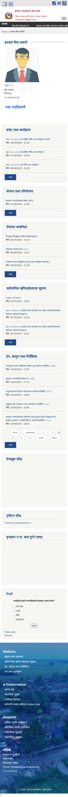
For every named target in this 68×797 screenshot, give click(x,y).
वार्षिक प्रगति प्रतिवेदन (16, 722)
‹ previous (30, 432)
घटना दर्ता (9, 689)
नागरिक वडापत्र (12, 699)
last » (55, 438)
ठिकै (17, 615)
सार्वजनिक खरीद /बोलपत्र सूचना (20, 661)
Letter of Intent (13, 297)
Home (5, 31)
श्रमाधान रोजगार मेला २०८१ (17, 249)
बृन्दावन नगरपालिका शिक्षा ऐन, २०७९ (20, 378)
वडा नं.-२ (9, 85)
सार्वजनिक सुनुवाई (13, 732)
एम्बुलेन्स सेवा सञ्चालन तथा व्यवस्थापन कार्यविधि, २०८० (28, 404)
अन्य (10, 177)
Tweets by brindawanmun (17, 522)
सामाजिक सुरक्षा (12, 694)
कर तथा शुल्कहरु (13, 671)
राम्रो (18, 611)
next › (41, 438)
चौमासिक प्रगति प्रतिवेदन (17, 727)
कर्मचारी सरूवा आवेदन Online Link (22, 704)
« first (14, 432)
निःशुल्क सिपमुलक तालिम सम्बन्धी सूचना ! (22, 236)
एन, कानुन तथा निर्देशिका (17, 666)
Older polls (10, 632)
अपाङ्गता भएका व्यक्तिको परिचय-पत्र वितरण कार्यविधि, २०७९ (30, 366)
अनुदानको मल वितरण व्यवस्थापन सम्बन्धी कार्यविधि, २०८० (28, 391)
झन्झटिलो (20, 619)
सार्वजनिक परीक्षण (13, 737)
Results (8, 635)
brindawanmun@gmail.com (25, 767)
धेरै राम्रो (19, 606)
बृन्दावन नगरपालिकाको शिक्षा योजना (19, 200)
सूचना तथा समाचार (14, 656)
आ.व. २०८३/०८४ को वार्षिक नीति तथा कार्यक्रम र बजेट (28, 139)
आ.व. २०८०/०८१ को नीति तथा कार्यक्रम (22, 164)
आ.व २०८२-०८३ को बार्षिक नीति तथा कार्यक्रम (24, 152)
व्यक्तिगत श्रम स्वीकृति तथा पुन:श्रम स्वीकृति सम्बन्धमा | (28, 262)
